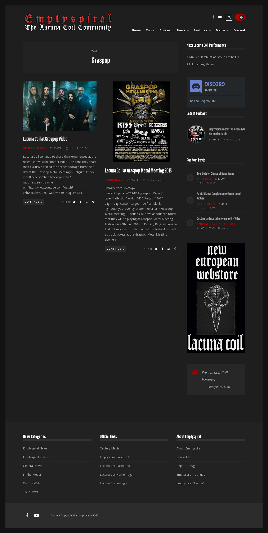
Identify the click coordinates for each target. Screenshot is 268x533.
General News (34, 148)
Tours (150, 30)
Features (200, 30)
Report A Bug (186, 466)
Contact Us (184, 457)
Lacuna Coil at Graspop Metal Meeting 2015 (141, 121)
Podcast (166, 30)
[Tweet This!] (75, 202)
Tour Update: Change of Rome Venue (215, 173)
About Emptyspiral (189, 448)
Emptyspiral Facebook (115, 457)
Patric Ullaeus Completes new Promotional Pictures (219, 195)
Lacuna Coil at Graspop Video (60, 106)
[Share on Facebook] (81, 202)
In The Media (206, 204)
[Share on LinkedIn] (87, 202)
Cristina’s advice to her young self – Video (218, 218)
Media (220, 30)
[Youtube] (219, 18)
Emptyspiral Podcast (37, 457)
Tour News (113, 179)
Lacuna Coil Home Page (116, 475)
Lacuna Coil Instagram (115, 483)
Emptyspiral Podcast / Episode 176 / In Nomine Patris (196, 134)
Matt (58, 148)
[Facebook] (213, 18)
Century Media (110, 448)
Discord (239, 30)
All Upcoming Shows (200, 64)
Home (136, 30)
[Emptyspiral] (68, 30)
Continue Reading (34, 201)
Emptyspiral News (35, 448)
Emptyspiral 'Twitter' (190, 483)
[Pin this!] (94, 202)
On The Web (227, 224)
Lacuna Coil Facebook (115, 466)
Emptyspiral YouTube (191, 475)
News (181, 30)
